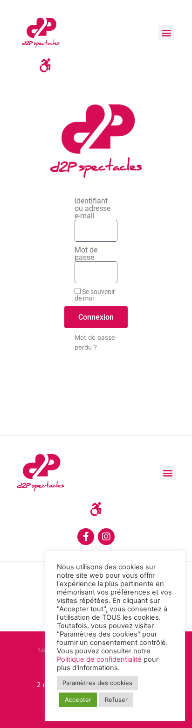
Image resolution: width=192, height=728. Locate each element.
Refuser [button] (116, 699)
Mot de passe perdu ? (95, 342)
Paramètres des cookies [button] (97, 682)
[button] (166, 32)
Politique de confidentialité (99, 659)
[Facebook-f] (85, 536)
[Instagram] (106, 536)
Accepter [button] (78, 699)
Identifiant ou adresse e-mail (92, 208)
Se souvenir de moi (95, 294)
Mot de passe (86, 253)
